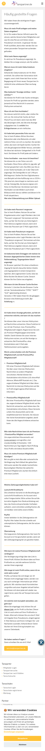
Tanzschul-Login (9, 688)
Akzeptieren (22, 738)
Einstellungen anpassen (14, 732)
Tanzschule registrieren (12, 690)
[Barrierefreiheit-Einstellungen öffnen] (41, 642)
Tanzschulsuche (9, 676)
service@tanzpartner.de (16, 648)
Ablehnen (22, 745)
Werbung (7, 693)
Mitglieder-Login (10, 668)
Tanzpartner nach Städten (13, 673)
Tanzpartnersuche (10, 670)
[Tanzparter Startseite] (21, 5)
